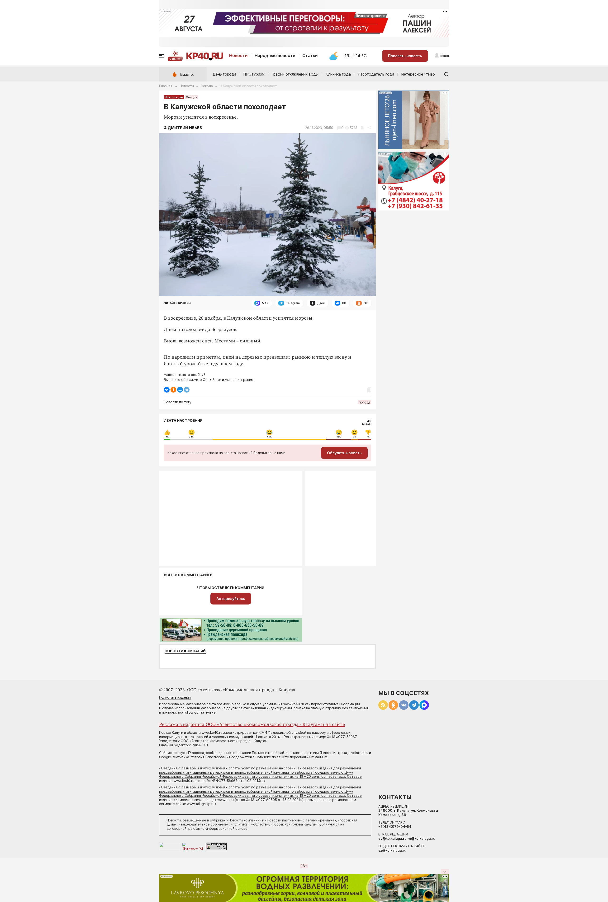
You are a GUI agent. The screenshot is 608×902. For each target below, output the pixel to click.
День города (224, 74)
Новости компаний (185, 651)
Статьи (310, 55)
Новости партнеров (283, 820)
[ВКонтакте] (167, 390)
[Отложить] (362, 128)
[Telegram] (187, 390)
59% (269, 437)
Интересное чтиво (418, 74)
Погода (207, 86)
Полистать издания (175, 697)
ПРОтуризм (254, 74)
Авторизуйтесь (230, 598)
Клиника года (338, 74)
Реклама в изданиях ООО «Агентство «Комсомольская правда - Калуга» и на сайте (252, 725)
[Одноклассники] (173, 390)
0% (167, 437)
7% (368, 437)
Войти (444, 56)
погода (364, 402)
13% (339, 437)
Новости (238, 55)
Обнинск (175, 58)
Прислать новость (405, 55)
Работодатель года (376, 74)
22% (191, 437)
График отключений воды (294, 74)
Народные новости (275, 55)
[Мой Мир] (180, 390)
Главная (165, 86)
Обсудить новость (344, 453)
